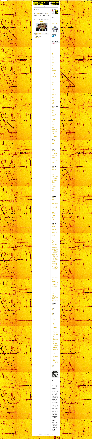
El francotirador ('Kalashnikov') (55, 256)
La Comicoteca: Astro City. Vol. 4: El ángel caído (55, 347)
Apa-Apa (53, 89)
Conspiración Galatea (54, 213)
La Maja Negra (53, 157)
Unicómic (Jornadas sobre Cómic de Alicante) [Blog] (54, 207)
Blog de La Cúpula (54, 111)
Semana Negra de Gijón (54, 206)
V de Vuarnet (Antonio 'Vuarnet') (55, 300)
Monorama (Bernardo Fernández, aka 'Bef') (54, 281)
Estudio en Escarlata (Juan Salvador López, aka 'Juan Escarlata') (54, 265)
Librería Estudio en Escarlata (55, 158)
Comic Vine (53, 212)
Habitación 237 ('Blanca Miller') (55, 267)
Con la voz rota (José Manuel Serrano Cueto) (55, 243)
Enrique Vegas (53, 142)
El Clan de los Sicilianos (54, 153)
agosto (53, 320)
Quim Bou (53, 145)
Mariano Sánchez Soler (54, 232)
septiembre (54, 319)
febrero (53, 325)
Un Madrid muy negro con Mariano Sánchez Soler (55, 334)
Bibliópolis (53, 167)
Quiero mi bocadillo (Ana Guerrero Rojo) (54, 287)
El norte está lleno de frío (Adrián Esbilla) (54, 257)
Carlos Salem (53, 226)
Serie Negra (53, 164)
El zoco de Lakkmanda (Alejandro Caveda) (54, 261)
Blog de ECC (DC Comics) (54, 109)
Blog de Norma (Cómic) (54, 112)
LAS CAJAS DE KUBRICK (54, 23)
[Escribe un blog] (44, 33)
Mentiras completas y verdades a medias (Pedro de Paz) (55, 280)
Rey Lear (53, 78)
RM (52, 79)
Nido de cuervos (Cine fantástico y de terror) (54, 186)
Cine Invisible (53, 173)
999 (52, 240)
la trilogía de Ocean (38, 13)
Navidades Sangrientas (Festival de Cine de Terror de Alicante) (55, 204)
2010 (52, 365)
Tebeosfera (53, 134)
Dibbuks (53, 92)
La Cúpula (53, 97)
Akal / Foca (53, 54)
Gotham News (53, 126)
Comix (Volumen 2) (54, 119)
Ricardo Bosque (53, 235)
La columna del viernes (38, 34)
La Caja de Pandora (54, 217)
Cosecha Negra (53, 152)
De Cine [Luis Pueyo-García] (55, 176)
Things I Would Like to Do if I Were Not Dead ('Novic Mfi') (55, 296)
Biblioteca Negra (53, 150)
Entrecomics (53, 124)
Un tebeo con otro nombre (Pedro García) (54, 136)
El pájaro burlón (53, 215)
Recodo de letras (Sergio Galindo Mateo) (54, 289)
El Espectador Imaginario (54, 179)
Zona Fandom (53, 221)
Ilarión (52, 68)
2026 (52, 304)
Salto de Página (53, 81)
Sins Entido (53, 103)
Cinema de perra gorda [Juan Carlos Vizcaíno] (55, 175)
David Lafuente (53, 140)
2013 (52, 315)
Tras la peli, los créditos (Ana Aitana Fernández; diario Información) (55, 298)
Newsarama (53, 219)
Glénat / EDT (53, 95)
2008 (52, 367)
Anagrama (53, 59)
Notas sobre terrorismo (54, 220)
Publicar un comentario (37, 37)
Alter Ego (53, 241)
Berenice (53, 61)
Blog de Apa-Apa (53, 107)
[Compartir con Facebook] (45, 33)
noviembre (54, 317)
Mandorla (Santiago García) (54, 131)
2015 (52, 313)
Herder (52, 67)
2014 (52, 314)
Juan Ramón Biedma (54, 231)
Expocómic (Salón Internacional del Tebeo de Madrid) (55, 202)
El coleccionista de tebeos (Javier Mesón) (54, 121)
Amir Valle (53, 224)
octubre (53, 318)
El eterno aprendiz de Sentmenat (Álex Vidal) (54, 254)
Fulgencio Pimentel (54, 94)
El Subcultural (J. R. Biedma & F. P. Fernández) (55, 216)
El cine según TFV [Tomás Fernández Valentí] (54, 178)
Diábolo (53, 91)
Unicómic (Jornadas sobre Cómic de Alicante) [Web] (54, 208)
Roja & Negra (53, 163)
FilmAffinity (53, 181)
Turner (52, 84)
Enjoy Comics (53, 123)
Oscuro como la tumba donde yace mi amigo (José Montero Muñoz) (55, 283)
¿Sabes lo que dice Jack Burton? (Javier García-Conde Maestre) (55, 239)
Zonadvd (53, 199)
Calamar (53, 62)
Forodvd (53, 197)
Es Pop (52, 65)
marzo (53, 324)
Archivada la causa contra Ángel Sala (55, 329)
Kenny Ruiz (53, 143)
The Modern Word (54, 169)
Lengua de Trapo (53, 71)
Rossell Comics (53, 102)
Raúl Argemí (53, 234)
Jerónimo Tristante (54, 229)
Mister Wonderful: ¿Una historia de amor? (55, 328)
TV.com (53, 194)
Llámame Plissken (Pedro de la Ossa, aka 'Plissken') (55, 277)
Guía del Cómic (53, 127)
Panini (52, 99)
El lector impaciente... (54, 122)
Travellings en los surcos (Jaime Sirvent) (54, 299)
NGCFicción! (53, 73)
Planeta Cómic (53, 100)
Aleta (52, 88)
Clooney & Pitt (54, 360)
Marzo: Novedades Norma (55, 337)
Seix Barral (53, 82)
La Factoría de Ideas (54, 70)
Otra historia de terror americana (55, 342)
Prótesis (53, 162)
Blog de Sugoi (53, 115)
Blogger (52, 434)
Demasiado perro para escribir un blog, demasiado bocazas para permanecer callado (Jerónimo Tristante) (55, 248)
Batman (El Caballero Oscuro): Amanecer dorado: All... (55, 344)
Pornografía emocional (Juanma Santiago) (54, 286)
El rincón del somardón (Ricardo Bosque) (54, 258)
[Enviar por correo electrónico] (43, 33)
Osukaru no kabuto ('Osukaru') (55, 284)
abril (53, 323)
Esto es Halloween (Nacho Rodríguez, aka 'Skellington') (55, 263)
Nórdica (53, 74)
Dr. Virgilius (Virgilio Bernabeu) (55, 250)
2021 (52, 308)
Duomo (53, 64)
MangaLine (53, 98)
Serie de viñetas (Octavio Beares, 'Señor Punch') (54, 132)
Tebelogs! (53, 133)
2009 (52, 366)
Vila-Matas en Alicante (55, 332)
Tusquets (53, 85)
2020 (52, 309)
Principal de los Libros (54, 76)
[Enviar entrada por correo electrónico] (42, 33)
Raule (52, 146)
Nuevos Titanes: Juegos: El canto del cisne (55, 353)
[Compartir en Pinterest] (46, 33)
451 (52, 53)
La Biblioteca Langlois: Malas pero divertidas (55, 327)
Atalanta (53, 60)
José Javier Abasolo (54, 230)
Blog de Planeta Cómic (54, 114)
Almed (52, 56)
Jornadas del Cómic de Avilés (55, 203)
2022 (52, 307)
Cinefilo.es (53, 174)
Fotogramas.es (53, 182)
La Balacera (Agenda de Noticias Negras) (54, 155)
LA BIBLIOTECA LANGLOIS (54, 22)
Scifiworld (53, 190)
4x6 (46, 434)
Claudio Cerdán (53, 227)
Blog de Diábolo (53, 108)
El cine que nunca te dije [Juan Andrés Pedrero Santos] (55, 177)
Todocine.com (53, 191)
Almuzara (53, 57)
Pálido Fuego (53, 75)
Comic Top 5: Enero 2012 (55, 362)
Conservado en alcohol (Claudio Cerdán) (54, 244)
